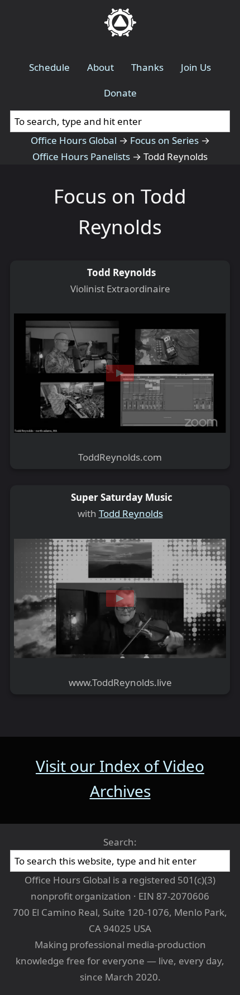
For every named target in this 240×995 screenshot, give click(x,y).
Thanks (147, 67)
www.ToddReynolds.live (120, 682)
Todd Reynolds (131, 513)
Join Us (196, 67)
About (100, 67)
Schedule (49, 67)
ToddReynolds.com (120, 457)
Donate (120, 92)
